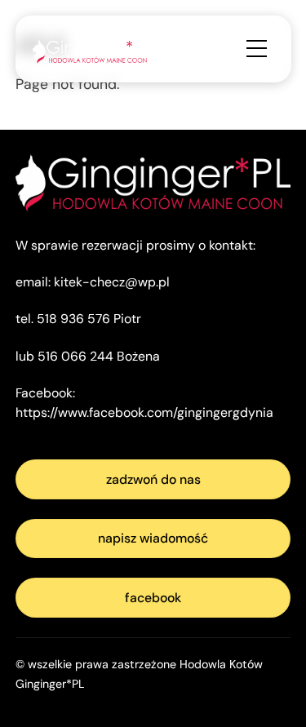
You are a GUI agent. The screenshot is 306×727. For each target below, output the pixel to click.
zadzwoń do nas (153, 479)
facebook (153, 597)
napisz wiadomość (153, 538)
